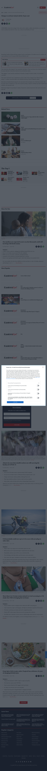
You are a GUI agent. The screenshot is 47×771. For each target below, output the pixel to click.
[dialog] (23, 385)
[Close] (43, 367)
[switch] (37, 385)
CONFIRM (15, 402)
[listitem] (23, 383)
